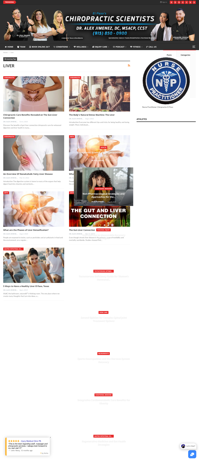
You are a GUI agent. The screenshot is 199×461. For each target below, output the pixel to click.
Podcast (120, 46)
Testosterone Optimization (41, 271)
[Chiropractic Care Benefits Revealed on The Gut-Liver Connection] (33, 94)
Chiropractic (9, 78)
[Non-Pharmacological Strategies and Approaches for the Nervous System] (41, 186)
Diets (6, 193)
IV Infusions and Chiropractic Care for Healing (42, 2)
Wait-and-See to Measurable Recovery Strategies (40, 236)
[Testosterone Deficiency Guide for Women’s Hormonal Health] (18, 256)
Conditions (62, 46)
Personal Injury (41, 230)
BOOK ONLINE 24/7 (41, 46)
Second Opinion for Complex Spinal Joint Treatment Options (41, 319)
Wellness (81, 46)
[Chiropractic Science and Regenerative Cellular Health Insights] (18, 133)
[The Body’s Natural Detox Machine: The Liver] (99, 94)
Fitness (137, 46)
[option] (41, 188)
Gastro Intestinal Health (41, 436)
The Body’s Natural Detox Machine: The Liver (92, 114)
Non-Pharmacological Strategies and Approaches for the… (41, 195)
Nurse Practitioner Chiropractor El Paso (157, 107)
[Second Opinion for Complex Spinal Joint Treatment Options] (18, 298)
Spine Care (41, 312)
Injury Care (101, 46)
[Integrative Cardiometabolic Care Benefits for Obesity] (18, 380)
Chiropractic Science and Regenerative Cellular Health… (41, 154)
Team (22, 46)
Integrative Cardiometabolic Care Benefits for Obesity (41, 401)
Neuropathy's (41, 353)
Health (41, 147)
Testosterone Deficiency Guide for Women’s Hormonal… (41, 278)
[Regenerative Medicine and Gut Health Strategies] (18, 421)
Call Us (152, 46)
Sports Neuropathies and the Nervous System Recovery (41, 360)
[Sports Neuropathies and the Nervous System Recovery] (18, 339)
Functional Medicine (41, 189)
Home (10, 46)
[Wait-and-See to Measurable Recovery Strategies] (18, 215)
